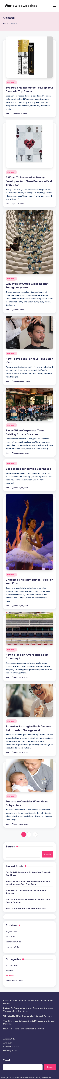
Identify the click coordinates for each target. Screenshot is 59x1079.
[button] (35, 834)
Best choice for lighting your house (28, 468)
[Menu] (54, 5)
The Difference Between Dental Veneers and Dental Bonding (28, 900)
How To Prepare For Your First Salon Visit (26, 908)
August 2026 (11, 931)
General (11, 82)
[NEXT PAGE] (35, 834)
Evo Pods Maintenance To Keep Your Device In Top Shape (28, 873)
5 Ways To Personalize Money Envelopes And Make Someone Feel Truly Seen (29, 181)
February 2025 (12, 947)
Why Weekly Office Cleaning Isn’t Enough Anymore (26, 891)
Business (9, 970)
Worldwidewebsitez (21, 6)
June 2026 (10, 936)
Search (10, 846)
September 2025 (13, 942)
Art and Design (12, 965)
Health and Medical (14, 980)
